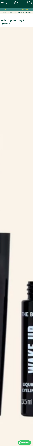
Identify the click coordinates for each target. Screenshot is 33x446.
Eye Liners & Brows (12, 12)
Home (4, 12)
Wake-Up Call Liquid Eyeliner (24, 12)
